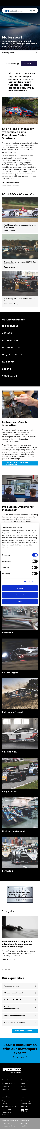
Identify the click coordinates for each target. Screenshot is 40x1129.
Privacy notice (24, 1123)
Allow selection (20, 595)
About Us (24, 1083)
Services (24, 1089)
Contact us (28, 64)
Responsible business (9, 1101)
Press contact (25, 1106)
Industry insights (26, 1101)
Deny (20, 601)
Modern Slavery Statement (7, 1113)
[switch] (35, 561)
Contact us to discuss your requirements (17, 463)
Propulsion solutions (10, 186)
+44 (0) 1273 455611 (8, 1083)
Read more (6, 960)
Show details (29, 582)
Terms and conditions (9, 1106)
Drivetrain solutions (10, 183)
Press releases (26, 1103)
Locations (5, 1089)
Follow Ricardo (10, 64)
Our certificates (7, 1109)
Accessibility (23, 1126)
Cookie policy (6, 1123)
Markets (23, 1086)
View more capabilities (24, 1031)
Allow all (20, 588)
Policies (4, 1103)
